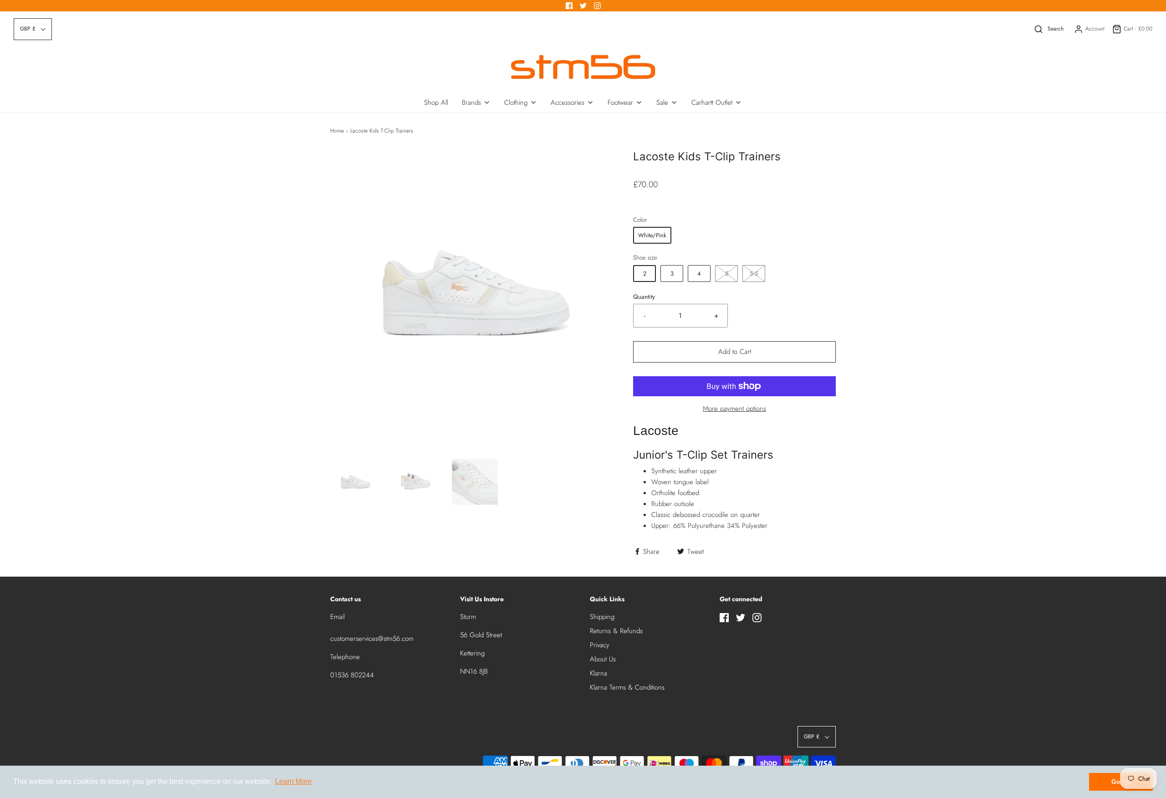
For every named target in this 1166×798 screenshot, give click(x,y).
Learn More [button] (293, 781)
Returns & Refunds (616, 631)
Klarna (598, 673)
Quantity (644, 296)
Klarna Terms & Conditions (627, 687)
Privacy (599, 645)
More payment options (734, 409)
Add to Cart (734, 352)
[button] (355, 482)
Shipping (602, 617)
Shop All (436, 102)
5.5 (754, 273)
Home (337, 131)
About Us (603, 659)
